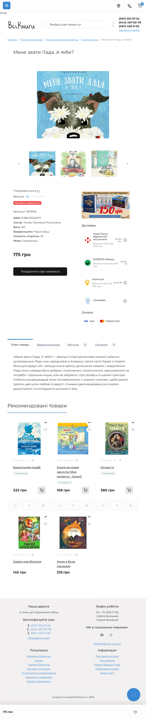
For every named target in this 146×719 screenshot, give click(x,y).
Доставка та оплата (107, 656)
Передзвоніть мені (39, 638)
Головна (12, 39)
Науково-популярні (39, 668)
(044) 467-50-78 (130, 22)
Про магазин (107, 660)
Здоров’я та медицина (39, 677)
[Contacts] (129, 5)
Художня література (39, 656)
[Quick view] (45, 422)
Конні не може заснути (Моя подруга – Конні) (69, 472)
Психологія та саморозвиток (39, 672)
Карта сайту (107, 672)
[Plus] (43, 505)
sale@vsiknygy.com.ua (107, 643)
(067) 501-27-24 (129, 18)
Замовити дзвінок (129, 30)
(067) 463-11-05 (129, 26)
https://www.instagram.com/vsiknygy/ (111, 635)
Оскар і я (107, 467)
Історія (39, 660)
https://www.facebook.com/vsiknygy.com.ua (102, 635)
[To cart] (41, 490)
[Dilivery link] (125, 240)
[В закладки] (135, 712)
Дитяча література (31, 39)
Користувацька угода (107, 664)
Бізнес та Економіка (39, 681)
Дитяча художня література (62, 39)
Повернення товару (107, 668)
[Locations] (118, 5)
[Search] (46, 24)
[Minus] (15, 505)
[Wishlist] (45, 429)
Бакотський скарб (26, 467)
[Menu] (6, 5)
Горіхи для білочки (27, 561)
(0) (27, 196)
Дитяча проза (90, 39)
